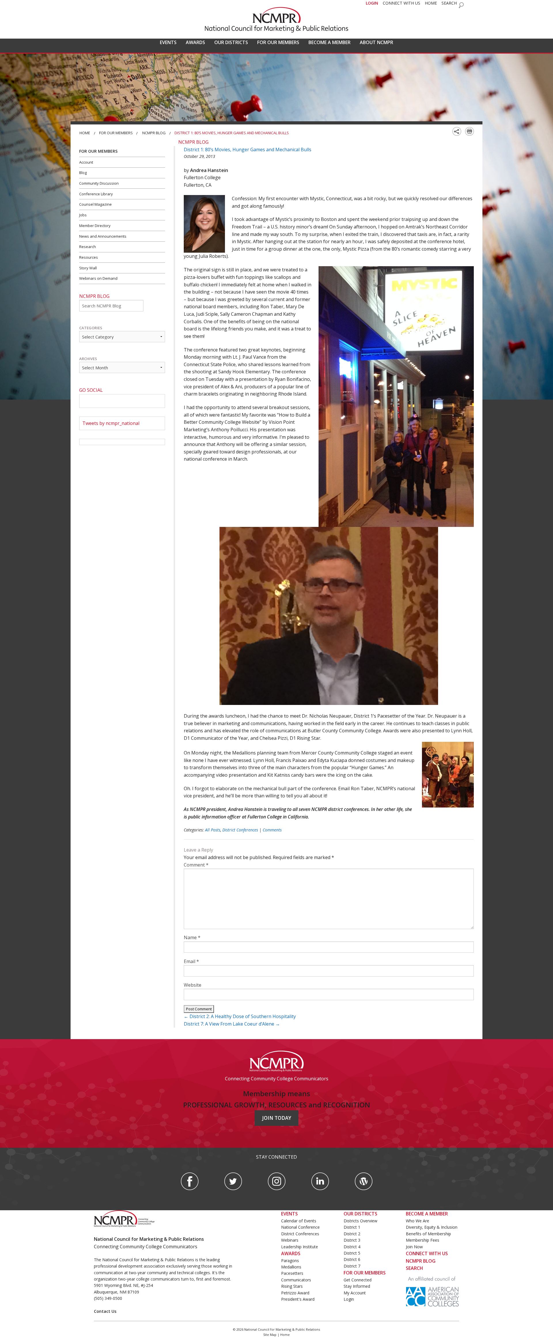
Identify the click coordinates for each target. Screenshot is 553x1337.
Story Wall (88, 268)
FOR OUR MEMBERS (278, 42)
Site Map (269, 1334)
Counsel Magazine (95, 204)
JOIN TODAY (276, 1118)
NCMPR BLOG (420, 1261)
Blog (83, 172)
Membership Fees (422, 1240)
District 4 (352, 1246)
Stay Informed (357, 1286)
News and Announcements (102, 236)
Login (349, 1299)
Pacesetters (292, 1273)
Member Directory (95, 225)
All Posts (212, 830)
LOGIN (372, 3)
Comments (272, 830)
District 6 (352, 1259)
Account (86, 162)
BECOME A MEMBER (329, 42)
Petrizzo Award (295, 1293)
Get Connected (358, 1280)
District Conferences (240, 830)
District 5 (352, 1253)
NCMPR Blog (154, 132)
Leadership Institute (299, 1246)
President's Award (298, 1299)
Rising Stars (292, 1286)
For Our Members (116, 132)
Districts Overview (360, 1220)
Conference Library (96, 193)
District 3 (352, 1240)
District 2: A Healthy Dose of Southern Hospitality (240, 1016)
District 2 (352, 1233)
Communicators (296, 1280)
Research (87, 246)
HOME (431, 3)
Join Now (414, 1246)
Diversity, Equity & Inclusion (431, 1227)
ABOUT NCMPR (376, 42)
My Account (355, 1293)
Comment (196, 865)
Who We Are (417, 1220)
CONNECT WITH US (401, 3)
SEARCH (449, 3)
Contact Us (105, 1311)
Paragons (290, 1260)
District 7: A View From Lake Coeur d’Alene (232, 1024)
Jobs (83, 215)
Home (84, 132)
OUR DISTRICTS (231, 42)
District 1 (352, 1227)
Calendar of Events (298, 1220)
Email (191, 961)
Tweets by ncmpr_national (110, 423)
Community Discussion (99, 183)
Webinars (289, 1240)
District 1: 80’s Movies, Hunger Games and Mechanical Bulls (247, 149)
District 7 (352, 1266)
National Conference (300, 1227)
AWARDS (195, 42)
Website (192, 985)
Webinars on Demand (98, 278)
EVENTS (168, 42)
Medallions (291, 1267)
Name (192, 937)
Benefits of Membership (428, 1233)
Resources (88, 257)
